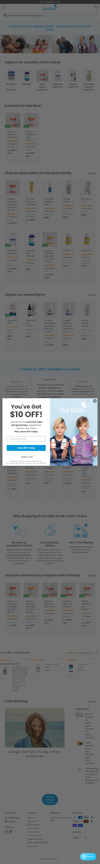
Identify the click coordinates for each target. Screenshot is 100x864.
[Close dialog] (95, 401)
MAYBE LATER (27, 457)
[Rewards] (88, 856)
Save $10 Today (26, 447)
